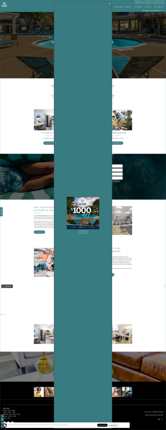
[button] (83, 232)
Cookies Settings (113, 425)
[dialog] (83, 215)
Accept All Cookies (102, 425)
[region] (67, 425)
